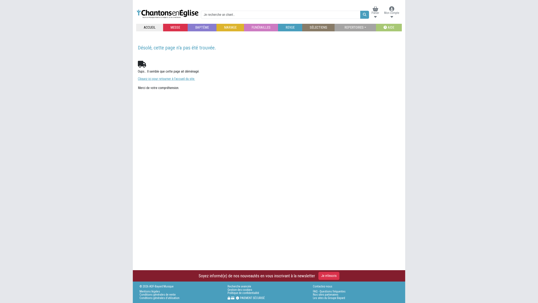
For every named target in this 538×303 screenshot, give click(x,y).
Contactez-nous (322, 286)
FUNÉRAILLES (261, 27)
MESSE (175, 27)
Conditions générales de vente (158, 294)
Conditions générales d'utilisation (159, 298)
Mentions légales (150, 291)
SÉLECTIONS (318, 27)
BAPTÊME (202, 27)
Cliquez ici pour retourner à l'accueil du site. (166, 79)
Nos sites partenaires (325, 294)
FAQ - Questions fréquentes (329, 291)
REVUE (290, 27)
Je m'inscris (329, 276)
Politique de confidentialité (243, 293)
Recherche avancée (239, 286)
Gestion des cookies (240, 289)
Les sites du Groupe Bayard (329, 298)
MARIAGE (230, 27)
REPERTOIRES (354, 27)
